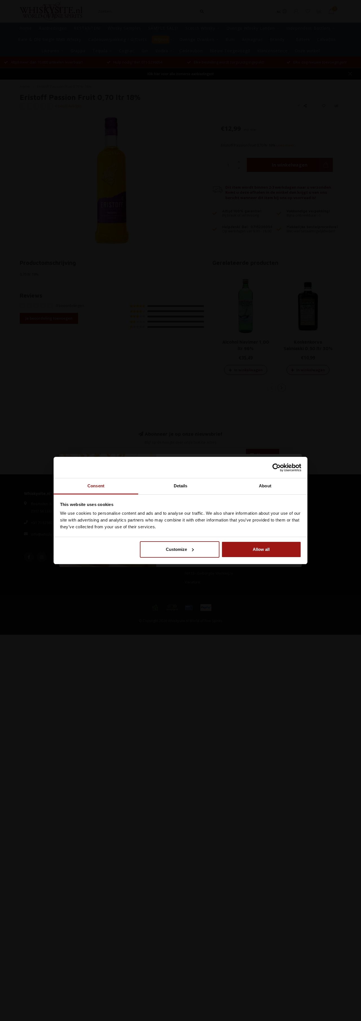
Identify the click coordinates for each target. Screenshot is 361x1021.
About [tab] (265, 485)
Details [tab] (181, 485)
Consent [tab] (95, 485)
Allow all (261, 549)
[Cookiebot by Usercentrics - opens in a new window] (276, 467)
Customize (176, 549)
